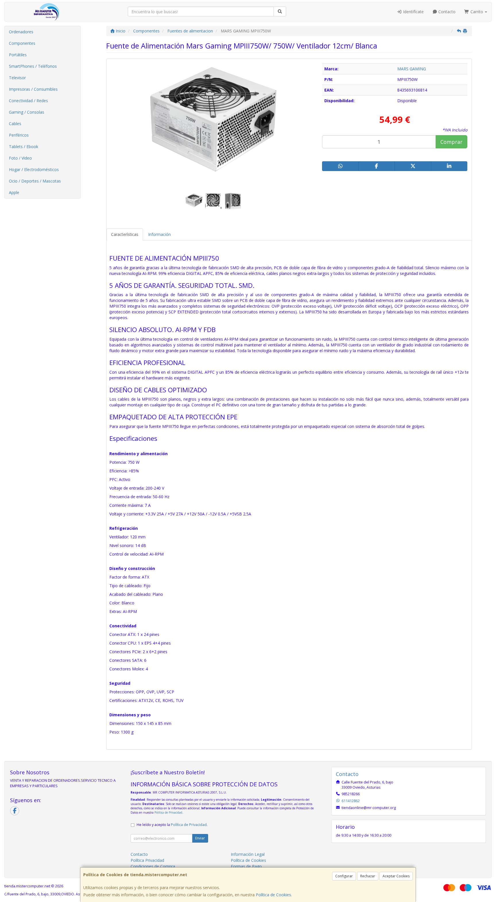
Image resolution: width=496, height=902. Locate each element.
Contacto (446, 11)
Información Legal (248, 854)
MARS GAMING (411, 68)
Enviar (200, 838)
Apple (14, 192)
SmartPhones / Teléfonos (33, 66)
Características (124, 234)
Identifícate (413, 11)
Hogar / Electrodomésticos (34, 169)
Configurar (344, 876)
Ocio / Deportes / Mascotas (35, 181)
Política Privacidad (147, 860)
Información (159, 234)
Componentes (22, 43)
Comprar (451, 141)
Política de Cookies (273, 894)
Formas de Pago (246, 866)
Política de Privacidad (168, 812)
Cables (15, 123)
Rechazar (367, 876)
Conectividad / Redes (28, 100)
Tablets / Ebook (23, 146)
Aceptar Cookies (396, 876)
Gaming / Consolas (26, 112)
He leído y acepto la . (172, 824)
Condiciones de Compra (153, 866)
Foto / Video (20, 158)
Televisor (17, 77)
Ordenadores (21, 31)
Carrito (476, 11)
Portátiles (18, 54)
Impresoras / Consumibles (33, 89)
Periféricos (19, 135)
